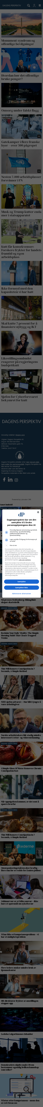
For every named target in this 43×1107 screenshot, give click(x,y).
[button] (21, 545)
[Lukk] (38, 512)
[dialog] (21, 553)
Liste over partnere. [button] (25, 560)
